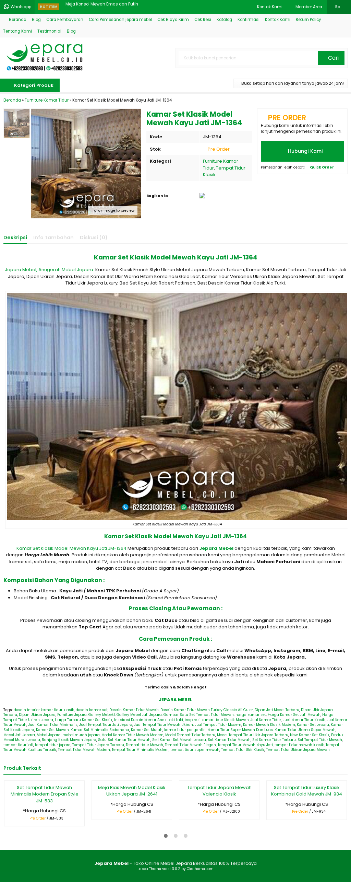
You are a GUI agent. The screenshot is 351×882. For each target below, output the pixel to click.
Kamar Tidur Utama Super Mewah (305, 729)
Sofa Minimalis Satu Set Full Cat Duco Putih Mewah (116, 7)
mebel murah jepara (81, 735)
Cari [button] (333, 57)
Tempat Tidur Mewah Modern (84, 749)
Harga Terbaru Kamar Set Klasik (83, 719)
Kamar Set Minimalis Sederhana (100, 729)
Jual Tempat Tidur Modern (218, 724)
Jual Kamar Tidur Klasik (304, 719)
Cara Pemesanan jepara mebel (120, 19)
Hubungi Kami (305, 151)
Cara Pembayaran (64, 19)
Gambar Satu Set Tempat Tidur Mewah (199, 714)
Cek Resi (202, 19)
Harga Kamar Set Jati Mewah (294, 714)
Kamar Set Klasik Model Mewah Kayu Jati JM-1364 (71, 548)
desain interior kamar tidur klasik (44, 709)
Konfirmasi (248, 19)
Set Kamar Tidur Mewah (229, 739)
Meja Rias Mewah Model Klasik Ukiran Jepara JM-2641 (132, 791)
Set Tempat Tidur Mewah (320, 739)
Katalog (224, 19)
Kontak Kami (277, 19)
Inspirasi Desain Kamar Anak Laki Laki (148, 719)
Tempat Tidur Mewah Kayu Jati (245, 744)
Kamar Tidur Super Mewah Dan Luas (240, 729)
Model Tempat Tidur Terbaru (190, 735)
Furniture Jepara (72, 714)
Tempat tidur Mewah (144, 744)
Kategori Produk (33, 85)
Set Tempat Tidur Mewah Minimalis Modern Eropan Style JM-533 (44, 794)
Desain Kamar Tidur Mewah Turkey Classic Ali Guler (206, 709)
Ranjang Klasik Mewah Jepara (69, 739)
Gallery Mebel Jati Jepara (139, 714)
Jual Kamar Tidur (266, 719)
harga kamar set (250, 714)
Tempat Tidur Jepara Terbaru (98, 744)
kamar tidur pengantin (185, 729)
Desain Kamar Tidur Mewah (134, 709)
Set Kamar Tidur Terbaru (274, 739)
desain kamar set (92, 709)
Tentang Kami (17, 31)
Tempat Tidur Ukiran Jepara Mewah (298, 749)
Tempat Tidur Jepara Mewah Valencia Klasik (219, 791)
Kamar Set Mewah (52, 729)
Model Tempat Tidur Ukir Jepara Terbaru (252, 735)
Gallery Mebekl (101, 714)
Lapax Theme (149, 868)
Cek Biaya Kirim (173, 19)
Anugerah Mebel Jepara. (66, 269)
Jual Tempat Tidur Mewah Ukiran (163, 724)
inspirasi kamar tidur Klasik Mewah (217, 719)
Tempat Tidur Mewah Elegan (190, 744)
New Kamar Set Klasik (309, 735)
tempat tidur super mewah (194, 749)
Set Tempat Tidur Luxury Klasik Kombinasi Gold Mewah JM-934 (306, 791)
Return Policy (308, 19)
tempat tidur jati (18, 744)
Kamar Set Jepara (313, 724)
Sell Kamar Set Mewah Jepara (179, 739)
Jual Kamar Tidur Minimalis (52, 724)
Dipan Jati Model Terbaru (277, 709)
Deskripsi (15, 237)
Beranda (17, 19)
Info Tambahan (53, 237)
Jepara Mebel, (21, 269)
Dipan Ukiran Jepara (37, 714)
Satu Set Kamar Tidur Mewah (124, 739)
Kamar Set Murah (146, 729)
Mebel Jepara (49, 735)
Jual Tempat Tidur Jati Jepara (105, 724)
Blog (36, 19)
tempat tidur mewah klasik (299, 744)
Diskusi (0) (94, 237)
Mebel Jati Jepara (19, 735)
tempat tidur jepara (53, 744)
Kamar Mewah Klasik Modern (269, 724)
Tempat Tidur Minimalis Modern (140, 749)
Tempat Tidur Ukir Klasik (242, 749)
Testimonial (49, 31)
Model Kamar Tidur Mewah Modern (132, 735)
